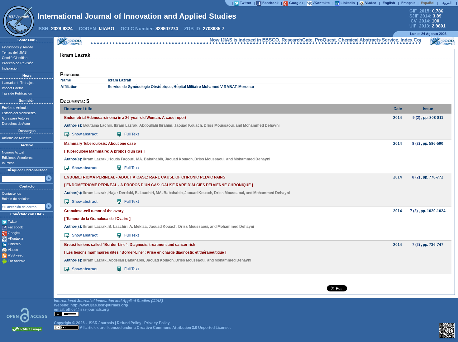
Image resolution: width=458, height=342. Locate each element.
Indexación (10, 68)
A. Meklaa (138, 226)
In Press (8, 163)
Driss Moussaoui (219, 125)
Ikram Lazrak (125, 125)
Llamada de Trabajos (18, 83)
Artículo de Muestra (16, 138)
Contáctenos (11, 193)
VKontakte (15, 238)
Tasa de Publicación (17, 93)
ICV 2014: (424, 20)
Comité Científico (14, 58)
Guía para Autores (16, 118)
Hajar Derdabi (120, 193)
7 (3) (414, 211)
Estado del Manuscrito (19, 113)
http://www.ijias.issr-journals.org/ (99, 305)
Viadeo (13, 250)
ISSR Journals (101, 323)
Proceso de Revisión (17, 63)
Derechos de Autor (16, 123)
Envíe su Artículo (14, 108)
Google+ (14, 233)
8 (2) (416, 143)
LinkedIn (14, 244)
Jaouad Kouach (188, 125)
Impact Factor (12, 88)
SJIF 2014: (425, 15)
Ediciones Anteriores (17, 157)
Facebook (15, 227)
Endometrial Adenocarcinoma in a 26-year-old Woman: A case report (125, 117)
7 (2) (416, 244)
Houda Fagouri (121, 159)
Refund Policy (129, 323)
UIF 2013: (427, 25)
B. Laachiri (144, 193)
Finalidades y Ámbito (17, 47)
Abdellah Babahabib (126, 260)
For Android (16, 261)
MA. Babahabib (149, 159)
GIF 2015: (426, 10)
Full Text (131, 134)
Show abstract (85, 134)
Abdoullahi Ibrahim (155, 125)
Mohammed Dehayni (261, 125)
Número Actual (13, 152)
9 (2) (416, 117)
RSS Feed (15, 255)
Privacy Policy (157, 323)
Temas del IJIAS (14, 52)
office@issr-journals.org (87, 309)
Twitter (13, 221)
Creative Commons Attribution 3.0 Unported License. (184, 327)
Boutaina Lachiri (97, 125)
